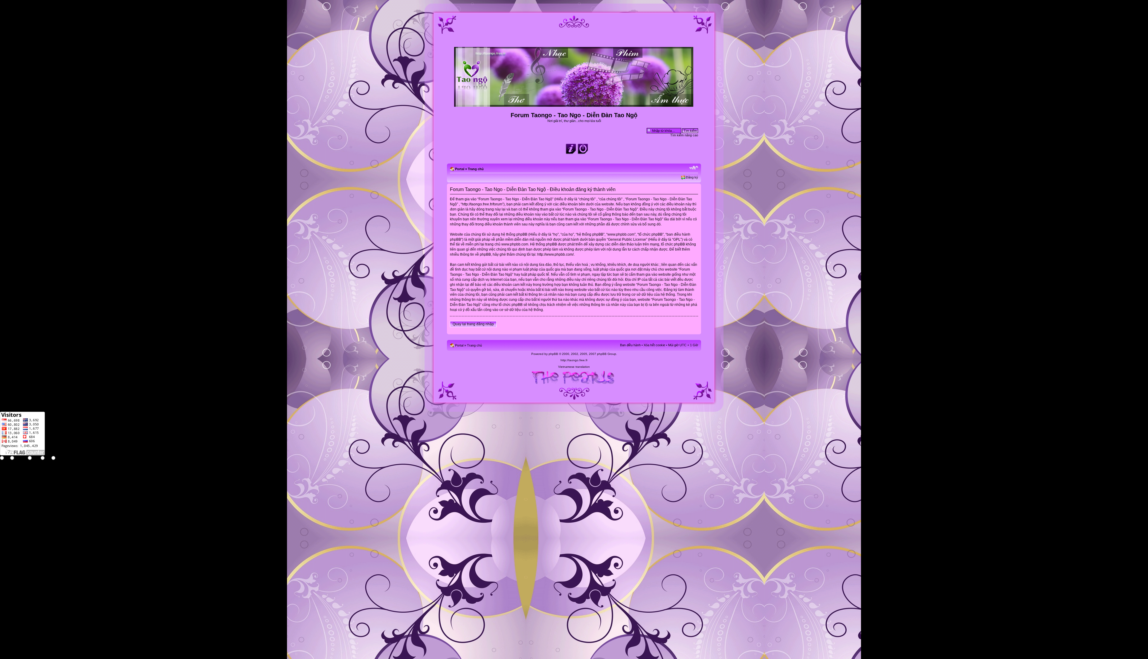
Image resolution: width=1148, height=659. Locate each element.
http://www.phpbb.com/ (555, 254)
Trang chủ (476, 169)
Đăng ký (692, 177)
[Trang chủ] (574, 104)
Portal (459, 169)
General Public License (627, 239)
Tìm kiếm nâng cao (684, 135)
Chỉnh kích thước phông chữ (693, 167)
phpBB (553, 354)
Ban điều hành (630, 345)
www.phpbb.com (514, 244)
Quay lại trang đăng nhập (473, 324)
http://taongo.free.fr (574, 360)
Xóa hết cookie (654, 345)
